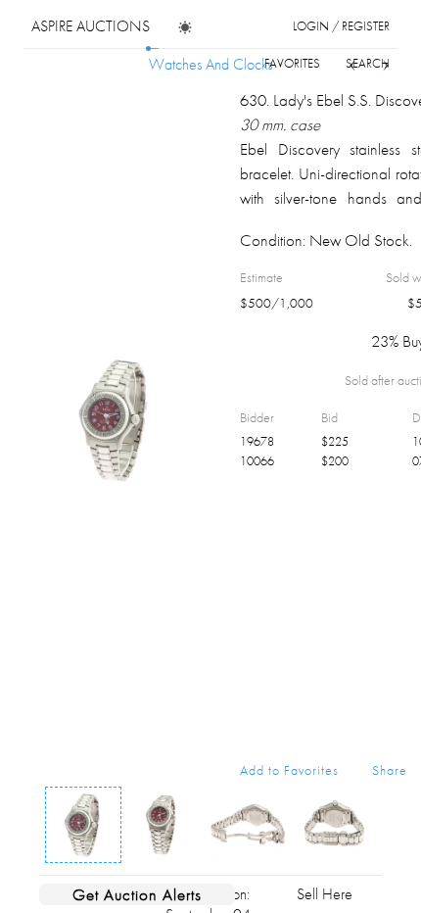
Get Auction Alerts (137, 894)
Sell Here (324, 894)
